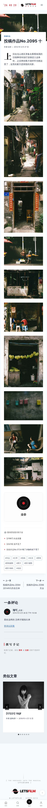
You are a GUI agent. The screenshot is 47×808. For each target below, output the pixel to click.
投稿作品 (7, 36)
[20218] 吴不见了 (14, 544)
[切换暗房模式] (42, 793)
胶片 (18, 563)
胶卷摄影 (9, 563)
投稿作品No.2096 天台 (35, 585)
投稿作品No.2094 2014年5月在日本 (11, 585)
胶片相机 (9, 568)
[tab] (18, 734)
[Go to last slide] (7, 707)
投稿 (8, 549)
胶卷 (38, 558)
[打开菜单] (41, 5)
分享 (15, 558)
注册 (27, 650)
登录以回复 (9, 626)
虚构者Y (13, 718)
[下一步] (40, 707)
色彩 (18, 568)
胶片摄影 (28, 563)
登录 (20, 650)
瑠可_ (16, 610)
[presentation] (23, 695)
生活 (30, 558)
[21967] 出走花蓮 (14, 538)
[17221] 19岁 (13, 713)
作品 (12, 549)
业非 (9, 47)
